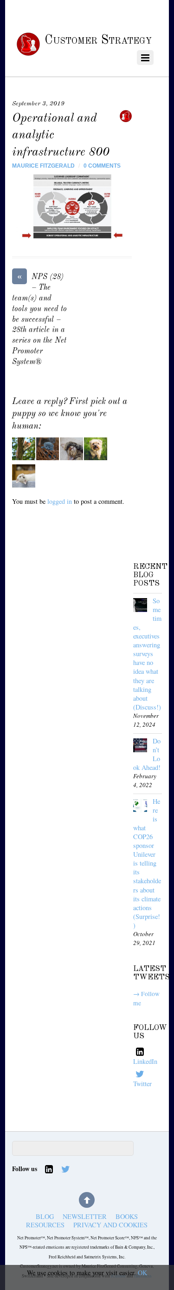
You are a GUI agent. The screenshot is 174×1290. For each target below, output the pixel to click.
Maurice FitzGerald (43, 166)
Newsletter (85, 1216)
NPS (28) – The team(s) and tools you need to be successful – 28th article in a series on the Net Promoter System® (39, 319)
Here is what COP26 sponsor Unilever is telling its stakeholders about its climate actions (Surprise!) (147, 863)
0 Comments (102, 166)
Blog (45, 1216)
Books (127, 1216)
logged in (59, 501)
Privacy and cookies (110, 1224)
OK (142, 1272)
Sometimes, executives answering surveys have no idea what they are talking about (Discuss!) (147, 653)
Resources (45, 1224)
